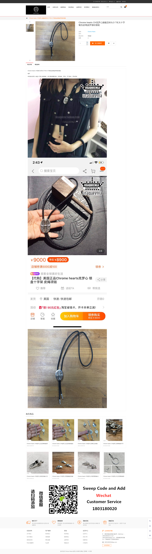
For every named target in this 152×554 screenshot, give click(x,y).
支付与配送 (29, 536)
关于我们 (29, 533)
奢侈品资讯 (95, 7)
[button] (30, 22)
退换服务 (47, 536)
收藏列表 (85, 540)
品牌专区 (79, 7)
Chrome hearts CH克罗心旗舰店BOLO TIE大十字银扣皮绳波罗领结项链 (47, 18)
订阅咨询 (85, 543)
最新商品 (63, 7)
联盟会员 (66, 543)
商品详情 (29, 64)
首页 (48, 7)
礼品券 (47, 543)
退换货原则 (29, 540)
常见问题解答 (30, 543)
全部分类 (55, 7)
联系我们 (87, 7)
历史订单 (85, 536)
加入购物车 (98, 43)
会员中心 (85, 533)
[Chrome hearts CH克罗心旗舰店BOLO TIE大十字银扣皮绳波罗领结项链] (30, 28)
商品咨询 (37, 64)
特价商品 (71, 7)
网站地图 (47, 540)
